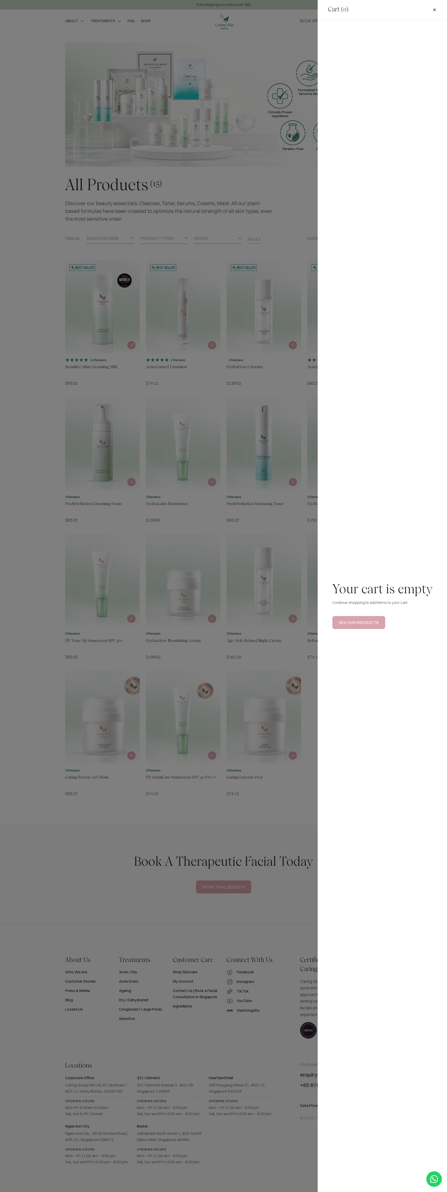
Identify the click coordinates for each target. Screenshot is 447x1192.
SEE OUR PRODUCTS (359, 622)
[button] (434, 1179)
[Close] (435, 10)
